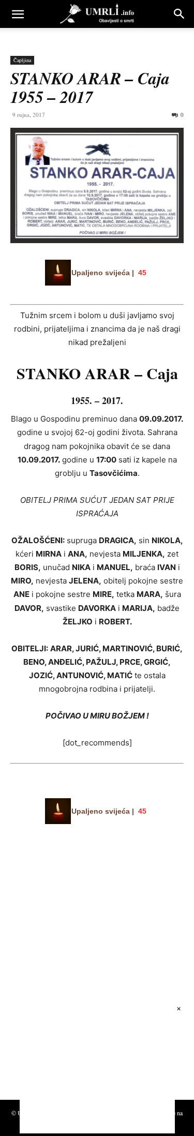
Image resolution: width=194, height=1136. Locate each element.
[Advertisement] (88, 988)
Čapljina (22, 60)
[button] (17, 14)
